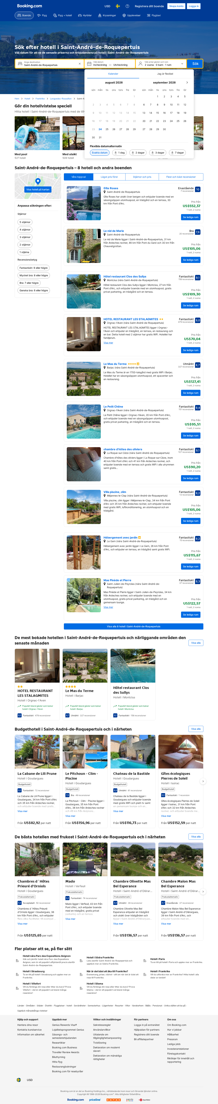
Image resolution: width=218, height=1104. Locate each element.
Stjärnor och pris (142, 176)
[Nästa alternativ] (203, 781)
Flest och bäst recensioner (181, 176)
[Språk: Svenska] (118, 6)
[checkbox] (134, 96)
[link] (38, 222)
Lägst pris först (109, 176)
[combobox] (50, 65)
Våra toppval (79, 176)
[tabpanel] (139, 118)
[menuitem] (24, 15)
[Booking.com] (29, 6)
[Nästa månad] (187, 82)
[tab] (113, 73)
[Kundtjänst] (127, 6)
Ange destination (32, 62)
